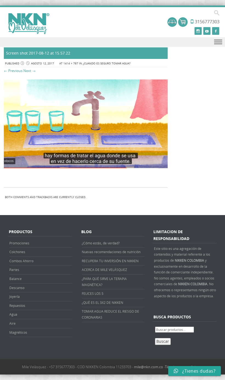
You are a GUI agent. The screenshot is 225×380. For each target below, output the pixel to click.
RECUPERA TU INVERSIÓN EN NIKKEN (110, 261)
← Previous (13, 70)
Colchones (17, 252)
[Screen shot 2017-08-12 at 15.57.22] (86, 166)
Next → (29, 70)
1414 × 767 (70, 63)
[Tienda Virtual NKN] (28, 24)
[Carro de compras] (183, 25)
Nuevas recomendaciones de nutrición (111, 252)
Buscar (162, 341)
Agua (13, 314)
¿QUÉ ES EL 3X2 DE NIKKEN (102, 302)
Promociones (19, 243)
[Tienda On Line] (172, 25)
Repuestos (17, 305)
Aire (12, 323)
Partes (14, 269)
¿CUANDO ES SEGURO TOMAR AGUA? (106, 63)
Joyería (14, 296)
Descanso (16, 287)
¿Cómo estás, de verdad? (101, 243)
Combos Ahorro (21, 261)
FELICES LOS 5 (92, 293)
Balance (15, 278)
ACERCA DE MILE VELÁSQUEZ (104, 269)
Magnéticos (18, 332)
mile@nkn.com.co (148, 366)
